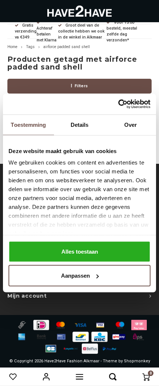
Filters (81, 86)
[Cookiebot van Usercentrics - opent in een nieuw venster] (118, 104)
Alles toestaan (79, 251)
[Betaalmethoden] (21, 324)
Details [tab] (80, 124)
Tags (30, 46)
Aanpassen (75, 275)
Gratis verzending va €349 (26, 31)
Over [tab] (130, 124)
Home (12, 46)
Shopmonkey (137, 361)
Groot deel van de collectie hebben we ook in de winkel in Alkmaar (81, 31)
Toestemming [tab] (28, 124)
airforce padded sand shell (66, 46)
